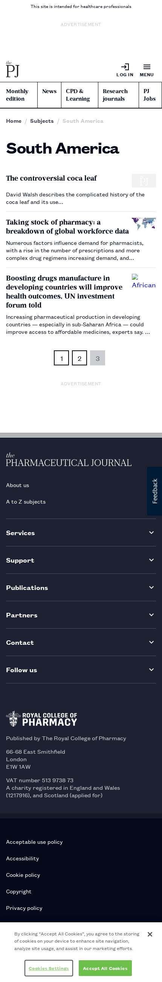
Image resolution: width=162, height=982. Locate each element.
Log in (124, 74)
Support (20, 559)
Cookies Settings (49, 967)
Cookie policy (23, 874)
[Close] (150, 934)
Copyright (19, 891)
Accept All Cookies (105, 967)
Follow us (21, 669)
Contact (20, 642)
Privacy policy (24, 907)
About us (17, 485)
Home (13, 120)
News (49, 91)
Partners (22, 614)
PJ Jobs (150, 95)
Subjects (42, 120)
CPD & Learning (78, 95)
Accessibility (22, 858)
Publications (27, 587)
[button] (154, 491)
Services (20, 532)
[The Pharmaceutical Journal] (13, 70)
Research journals (115, 95)
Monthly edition (17, 95)
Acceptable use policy (34, 841)
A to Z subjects (26, 501)
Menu (147, 74)
